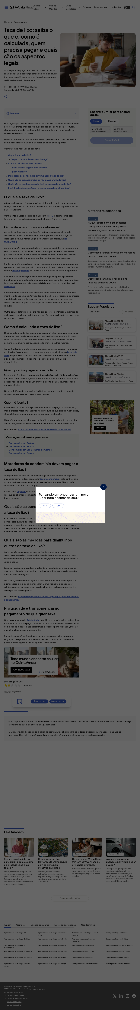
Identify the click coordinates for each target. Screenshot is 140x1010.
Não (45, 506)
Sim (58, 506)
